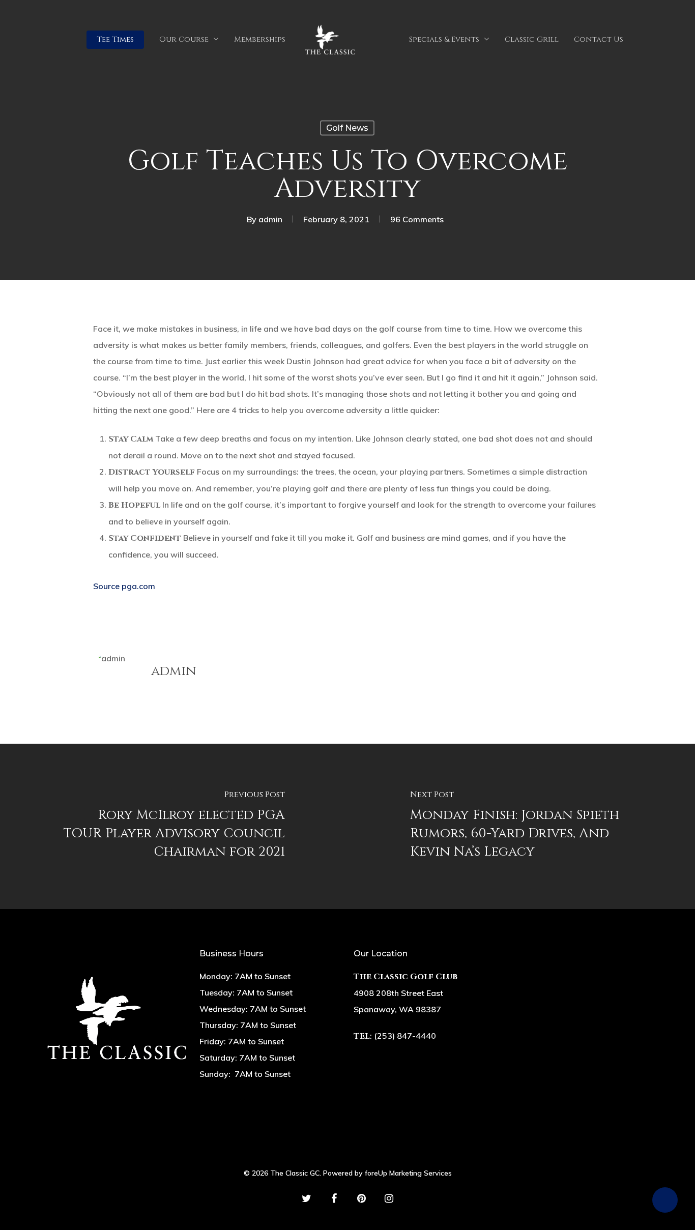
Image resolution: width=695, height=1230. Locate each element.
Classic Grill (532, 39)
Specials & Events (444, 40)
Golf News (347, 128)
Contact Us (598, 39)
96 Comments (417, 219)
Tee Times (115, 39)
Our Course (184, 40)
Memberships (259, 39)
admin (270, 219)
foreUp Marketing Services (408, 1173)
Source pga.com (124, 586)
